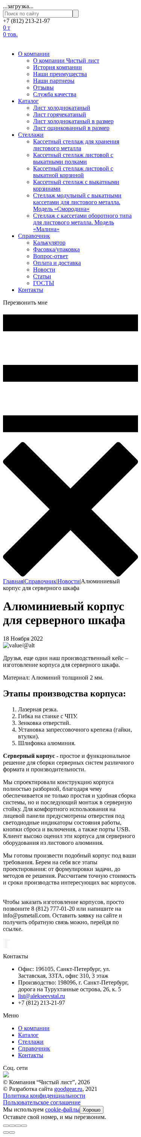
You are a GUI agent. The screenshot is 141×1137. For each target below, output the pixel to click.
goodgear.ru (68, 1089)
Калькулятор (49, 242)
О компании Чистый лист (66, 60)
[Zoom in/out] (24, 1126)
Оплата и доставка (57, 263)
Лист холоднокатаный (61, 108)
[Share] (12, 1126)
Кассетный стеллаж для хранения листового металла (76, 144)
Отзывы (43, 87)
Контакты (30, 290)
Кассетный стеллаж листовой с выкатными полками (73, 158)
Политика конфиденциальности (44, 1095)
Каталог (28, 101)
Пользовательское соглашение (41, 1102)
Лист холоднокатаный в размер (73, 121)
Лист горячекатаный (59, 114)
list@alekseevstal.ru (41, 996)
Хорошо (91, 1110)
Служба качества (54, 94)
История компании (57, 67)
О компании (34, 54)
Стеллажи (31, 134)
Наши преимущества (60, 74)
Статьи (42, 276)
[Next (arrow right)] (12, 1132)
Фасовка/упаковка (56, 249)
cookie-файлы (62, 1109)
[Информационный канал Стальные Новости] (6, 1075)
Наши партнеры (53, 81)
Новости (44, 269)
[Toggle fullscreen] (18, 1126)
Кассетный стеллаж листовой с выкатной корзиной (73, 171)
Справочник (34, 236)
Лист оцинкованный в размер (71, 128)
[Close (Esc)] (6, 1126)
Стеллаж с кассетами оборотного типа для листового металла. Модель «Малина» (82, 222)
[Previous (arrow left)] (6, 1132)
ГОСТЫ (43, 283)
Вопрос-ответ (50, 256)
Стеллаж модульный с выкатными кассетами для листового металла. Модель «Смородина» (77, 202)
